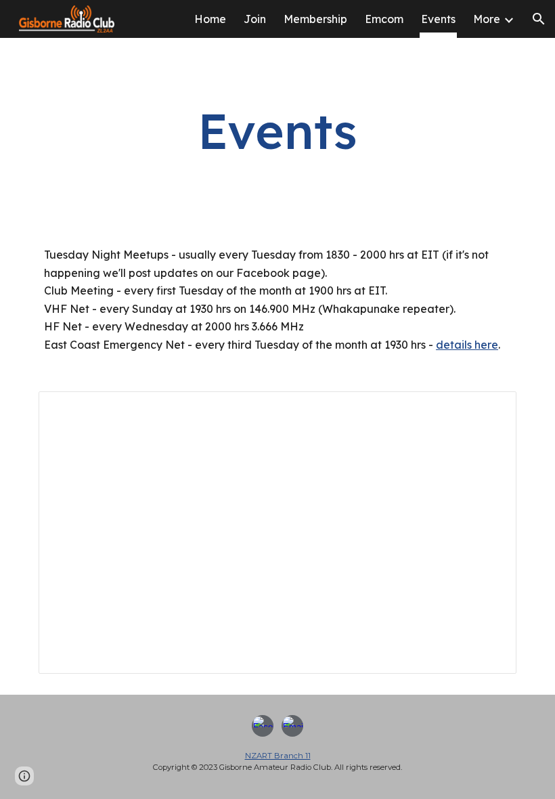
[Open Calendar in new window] (490, 409)
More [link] (486, 19)
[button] (539, 19)
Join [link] (255, 19)
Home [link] (210, 19)
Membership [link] (315, 19)
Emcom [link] (384, 19)
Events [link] (438, 19)
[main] (277, 131)
